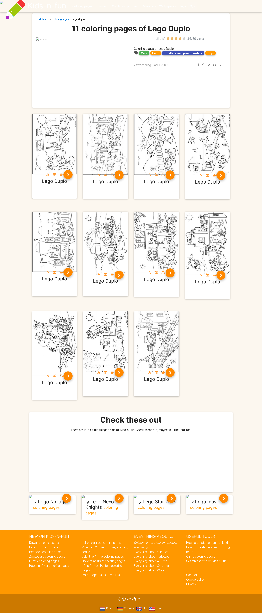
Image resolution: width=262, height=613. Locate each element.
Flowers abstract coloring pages (103, 561)
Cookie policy (195, 579)
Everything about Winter (150, 570)
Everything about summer (151, 552)
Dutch (109, 608)
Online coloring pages (200, 556)
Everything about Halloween (152, 556)
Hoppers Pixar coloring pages (49, 566)
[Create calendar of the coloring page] (55, 174)
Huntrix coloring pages (44, 561)
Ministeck (149, 6)
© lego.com (44, 39)
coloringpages (61, 19)
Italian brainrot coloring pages (102, 542)
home (45, 19)
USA (158, 608)
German (128, 608)
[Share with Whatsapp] (214, 65)
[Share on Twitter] (208, 65)
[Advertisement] (82, 68)
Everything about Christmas (152, 566)
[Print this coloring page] (61, 174)
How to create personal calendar (208, 542)
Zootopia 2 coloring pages (47, 556)
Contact (191, 575)
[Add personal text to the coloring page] (48, 174)
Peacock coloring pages (45, 552)
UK (144, 608)
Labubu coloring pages (44, 547)
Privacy (191, 584)
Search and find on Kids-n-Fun (206, 561)
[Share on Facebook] (198, 65)
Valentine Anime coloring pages (103, 556)
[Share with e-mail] (220, 65)
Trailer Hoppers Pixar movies (101, 575)
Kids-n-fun (47, 5)
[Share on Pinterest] (203, 65)
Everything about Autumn (150, 561)
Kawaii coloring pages (44, 542)
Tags (182, 6)
